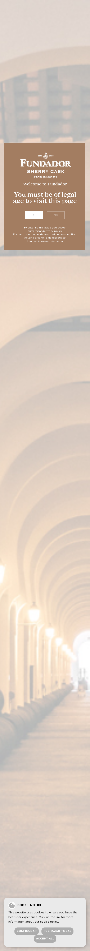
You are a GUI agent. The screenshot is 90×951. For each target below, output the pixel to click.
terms (35, 231)
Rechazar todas (57, 931)
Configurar (27, 931)
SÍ (34, 215)
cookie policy (49, 922)
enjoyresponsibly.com (49, 241)
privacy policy (53, 231)
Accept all (45, 938)
